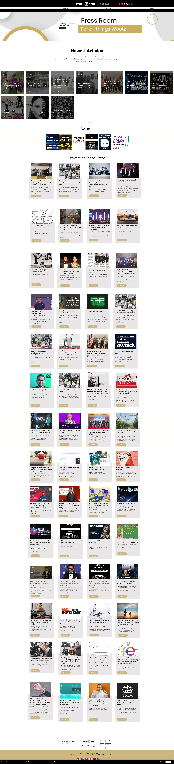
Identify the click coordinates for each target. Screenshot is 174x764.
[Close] (172, 762)
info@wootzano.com (69, 741)
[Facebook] (106, 4)
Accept (168, 762)
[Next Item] (126, 142)
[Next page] (94, 122)
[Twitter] (103, 4)
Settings (162, 762)
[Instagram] (108, 4)
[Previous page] (80, 122)
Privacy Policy (54, 762)
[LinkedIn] (100, 4)
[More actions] (22, 74)
